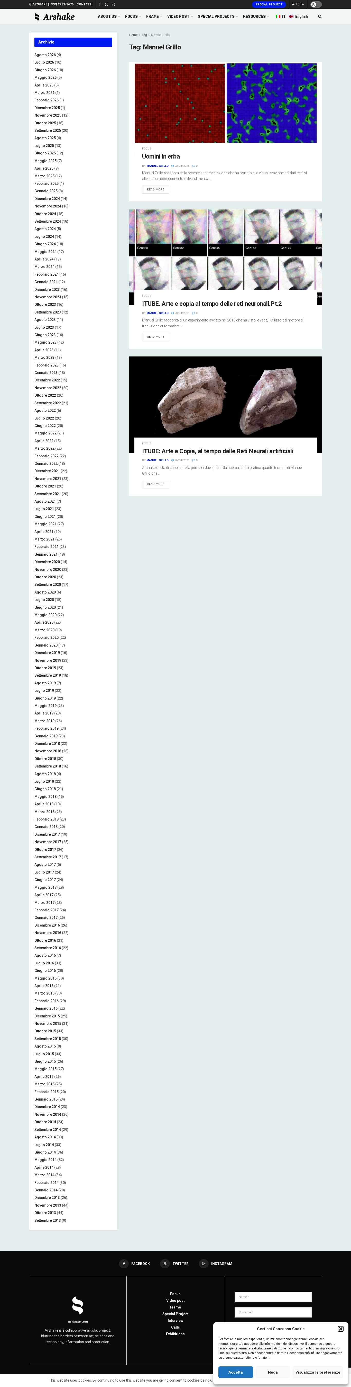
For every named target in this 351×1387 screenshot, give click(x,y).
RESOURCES (254, 16)
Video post (175, 1300)
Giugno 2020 (45, 607)
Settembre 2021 (47, 494)
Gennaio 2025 (46, 191)
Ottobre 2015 (45, 1031)
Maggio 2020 (45, 615)
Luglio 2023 (44, 327)
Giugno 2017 (45, 880)
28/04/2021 (181, 313)
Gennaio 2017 (46, 917)
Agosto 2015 (45, 1046)
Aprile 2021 (43, 532)
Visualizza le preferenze (317, 1372)
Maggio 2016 (45, 978)
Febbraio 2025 (46, 183)
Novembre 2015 (47, 1024)
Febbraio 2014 (46, 1183)
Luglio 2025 (44, 146)
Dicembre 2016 (47, 925)
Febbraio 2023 (46, 365)
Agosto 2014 (45, 1137)
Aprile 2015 (43, 1077)
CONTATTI (85, 4)
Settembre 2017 (47, 857)
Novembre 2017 (47, 842)
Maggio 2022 (45, 433)
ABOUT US (107, 16)
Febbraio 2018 (46, 819)
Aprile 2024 (43, 259)
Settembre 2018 (47, 766)
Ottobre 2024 (45, 214)
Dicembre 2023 (47, 289)
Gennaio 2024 (46, 282)
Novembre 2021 (47, 479)
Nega (273, 1372)
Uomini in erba (161, 156)
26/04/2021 (181, 460)
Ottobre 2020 (45, 577)
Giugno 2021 (45, 516)
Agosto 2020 (45, 592)
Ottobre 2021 (45, 486)
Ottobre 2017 (45, 850)
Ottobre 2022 (45, 395)
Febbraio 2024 (46, 274)
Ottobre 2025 (45, 123)
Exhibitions (175, 1334)
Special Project (269, 4)
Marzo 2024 (44, 267)
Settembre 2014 (47, 1130)
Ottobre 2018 (45, 759)
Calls (175, 1327)
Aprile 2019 (43, 713)
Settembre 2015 (47, 1039)
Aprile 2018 (43, 804)
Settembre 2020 (47, 584)
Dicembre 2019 (47, 653)
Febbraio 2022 (46, 456)
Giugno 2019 (45, 698)
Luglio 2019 (44, 690)
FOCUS (131, 16)
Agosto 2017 (45, 864)
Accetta (235, 1372)
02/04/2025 (181, 166)
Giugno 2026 (45, 70)
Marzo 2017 (44, 903)
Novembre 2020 (47, 570)
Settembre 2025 (47, 130)
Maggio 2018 (45, 797)
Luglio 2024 (44, 236)
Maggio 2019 (45, 706)
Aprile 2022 (43, 441)
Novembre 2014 (47, 1114)
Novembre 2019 (47, 660)
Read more (155, 189)
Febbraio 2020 (46, 637)
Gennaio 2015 (46, 1099)
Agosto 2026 (45, 55)
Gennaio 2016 (46, 1008)
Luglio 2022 (44, 418)
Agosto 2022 (45, 410)
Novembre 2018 (47, 751)
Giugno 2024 (45, 244)
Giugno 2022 (45, 426)
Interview (175, 1321)
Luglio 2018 (44, 781)
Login (299, 4)
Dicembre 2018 (47, 744)
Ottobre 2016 (45, 940)
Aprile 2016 (43, 986)
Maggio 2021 (45, 524)
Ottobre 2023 (45, 304)
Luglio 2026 (44, 62)
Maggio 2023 (45, 342)
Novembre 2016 (47, 933)
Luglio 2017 (44, 872)
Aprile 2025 (43, 168)
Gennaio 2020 (46, 645)
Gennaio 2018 (46, 827)
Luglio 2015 (44, 1054)
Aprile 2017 (43, 895)
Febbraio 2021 (46, 547)
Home (133, 35)
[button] (340, 1328)
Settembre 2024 (47, 221)
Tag (144, 35)
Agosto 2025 (45, 138)
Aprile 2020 (43, 622)
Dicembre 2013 (47, 1198)
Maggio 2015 (45, 1069)
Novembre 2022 (47, 388)
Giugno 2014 (45, 1152)
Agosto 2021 (45, 501)
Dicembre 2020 (47, 562)
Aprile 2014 (43, 1167)
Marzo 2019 (44, 721)
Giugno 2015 (45, 1061)
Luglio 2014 (44, 1145)
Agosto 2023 (45, 320)
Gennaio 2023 (46, 373)
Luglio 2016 (44, 963)
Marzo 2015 (44, 1084)
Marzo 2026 (44, 93)
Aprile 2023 (43, 350)
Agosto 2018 (45, 774)
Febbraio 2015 (46, 1092)
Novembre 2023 (47, 297)
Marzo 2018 (44, 812)
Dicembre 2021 (47, 471)
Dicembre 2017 (47, 834)
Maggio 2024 (45, 252)
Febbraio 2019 (46, 728)
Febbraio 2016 (46, 1001)
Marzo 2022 (44, 448)
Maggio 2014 (45, 1160)
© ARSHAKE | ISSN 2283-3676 (51, 4)
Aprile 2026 (43, 85)
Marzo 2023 (44, 357)
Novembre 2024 (47, 206)
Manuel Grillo (160, 35)
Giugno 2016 (45, 971)
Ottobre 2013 (45, 1213)
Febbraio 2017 (46, 910)
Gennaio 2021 (46, 554)
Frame (175, 1307)
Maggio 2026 (45, 77)
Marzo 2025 (44, 176)
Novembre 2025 (47, 115)
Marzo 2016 (44, 993)
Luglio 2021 (44, 509)
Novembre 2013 (47, 1205)
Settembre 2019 (47, 675)
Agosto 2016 (45, 955)
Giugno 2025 (45, 153)
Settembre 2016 (47, 948)
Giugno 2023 (45, 335)
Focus (146, 148)
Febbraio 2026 (46, 100)
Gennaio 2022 (46, 463)
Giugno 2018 (45, 789)
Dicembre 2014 (47, 1107)
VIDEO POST (178, 16)
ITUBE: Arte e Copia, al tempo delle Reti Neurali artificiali (217, 451)
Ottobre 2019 (45, 668)
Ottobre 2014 (45, 1122)
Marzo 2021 (44, 539)
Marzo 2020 (44, 630)
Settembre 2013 (47, 1220)
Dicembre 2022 (47, 380)
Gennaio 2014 (46, 1190)
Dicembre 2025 (47, 108)
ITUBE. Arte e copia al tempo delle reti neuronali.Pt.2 (212, 303)
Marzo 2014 (44, 1175)
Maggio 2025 (45, 161)
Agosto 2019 (45, 683)
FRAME (152, 16)
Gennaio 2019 (46, 736)
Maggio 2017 (45, 887)
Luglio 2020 (44, 600)
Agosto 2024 (45, 229)
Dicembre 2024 (47, 199)
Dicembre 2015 (47, 1016)
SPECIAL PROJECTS (216, 16)
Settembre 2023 (47, 312)
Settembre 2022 (47, 403)
